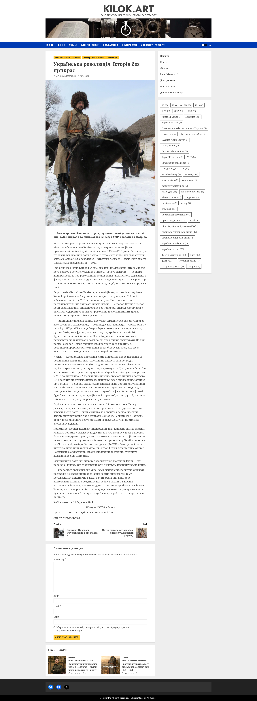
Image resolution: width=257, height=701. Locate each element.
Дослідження (110, 45)
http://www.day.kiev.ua (67, 517)
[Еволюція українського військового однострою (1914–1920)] (110, 665)
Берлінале (192, 116)
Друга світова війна (192, 133)
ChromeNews (137, 697)
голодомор (189, 180)
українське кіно (173, 249)
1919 (166, 110)
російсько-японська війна (177, 237)
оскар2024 (169, 208)
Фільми (73, 45)
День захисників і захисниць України (184, 128)
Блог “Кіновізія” (90, 45)
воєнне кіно (170, 180)
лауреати (192, 197)
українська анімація (175, 243)
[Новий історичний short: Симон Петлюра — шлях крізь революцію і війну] (57, 665)
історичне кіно (189, 260)
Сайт (56, 616)
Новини (50, 45)
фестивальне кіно (174, 254)
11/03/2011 (84, 76)
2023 (192, 110)
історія (194, 266)
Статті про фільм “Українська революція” (100, 57)
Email (57, 606)
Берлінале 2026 (172, 122)
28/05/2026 (129, 673)
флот (195, 254)
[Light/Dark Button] (204, 45)
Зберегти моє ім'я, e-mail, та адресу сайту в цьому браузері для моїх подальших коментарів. (93, 629)
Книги (61, 45)
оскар (186, 203)
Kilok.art (128, 9)
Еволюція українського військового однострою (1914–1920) (135, 666)
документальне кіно (175, 185)
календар (169, 191)
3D (165, 105)
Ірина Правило (171, 116)
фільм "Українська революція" (67, 57)
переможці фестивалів (176, 214)
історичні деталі (173, 266)
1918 (199, 105)
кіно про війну (171, 197)
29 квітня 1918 (181, 105)
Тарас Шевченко (172, 157)
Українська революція (66, 76)
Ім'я (56, 595)
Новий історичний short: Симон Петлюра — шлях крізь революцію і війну (82, 666)
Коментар (60, 559)
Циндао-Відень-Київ (175, 168)
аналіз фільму (171, 174)
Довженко (169, 133)
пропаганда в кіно (173, 220)
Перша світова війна (175, 151)
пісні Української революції (179, 226)
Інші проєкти (129, 45)
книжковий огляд (192, 191)
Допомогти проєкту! (153, 45)
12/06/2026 (75, 673)
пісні (193, 220)
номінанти (169, 203)
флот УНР (168, 260)
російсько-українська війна (179, 231)
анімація (191, 174)
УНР (191, 157)
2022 (178, 110)
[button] (209, 45)
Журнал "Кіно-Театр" (175, 139)
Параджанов (170, 145)
